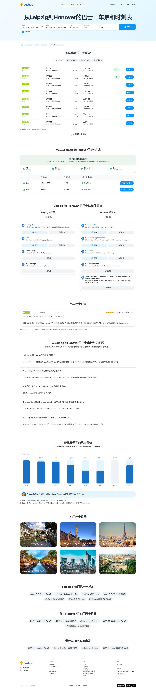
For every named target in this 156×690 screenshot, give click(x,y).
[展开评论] (132, 315)
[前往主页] (26, 4)
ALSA (50, 329)
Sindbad (64, 329)
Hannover (89, 251)
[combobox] (30, 26)
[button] (42, 26)
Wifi (59, 316)
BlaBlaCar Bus (44, 329)
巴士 (27, 183)
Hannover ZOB (91, 225)
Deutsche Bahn (57, 329)
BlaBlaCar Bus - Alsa (81, 329)
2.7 (61, 316)
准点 (37, 316)
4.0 (40, 316)
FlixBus (42, 312)
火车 (27, 189)
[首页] (22, 45)
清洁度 (48, 316)
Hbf (27, 238)
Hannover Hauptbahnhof (95, 238)
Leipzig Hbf (30, 225)
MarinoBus (71, 329)
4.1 (30, 316)
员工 (27, 316)
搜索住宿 (27, 31)
